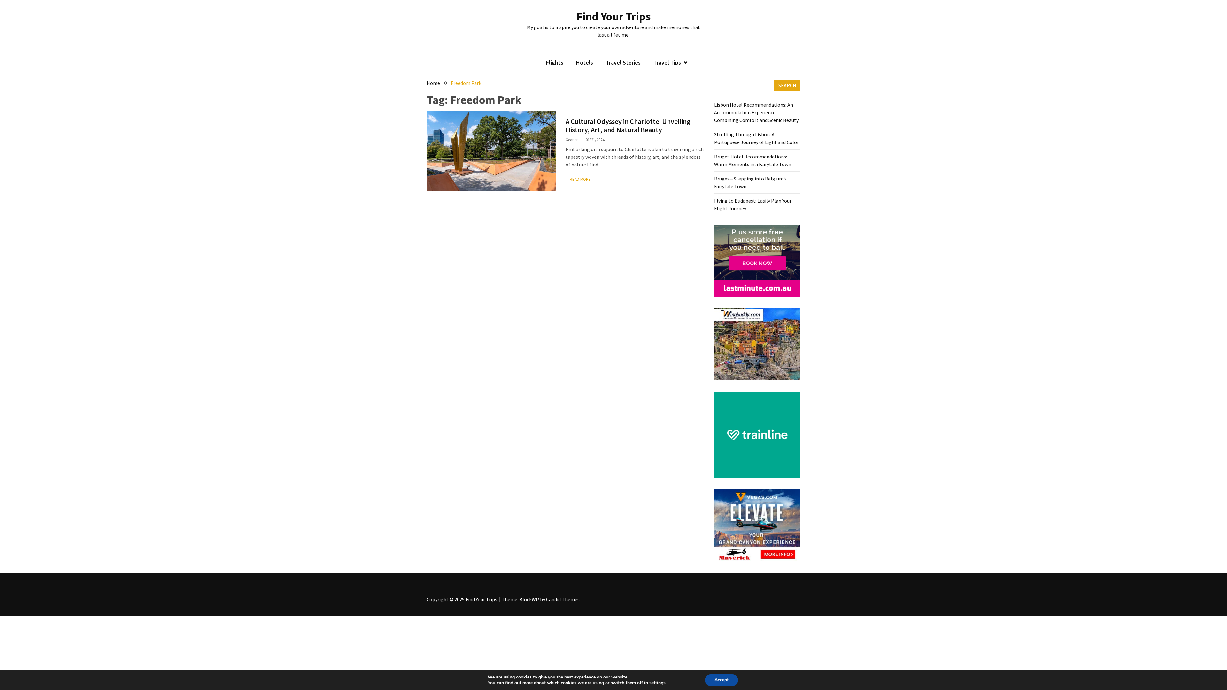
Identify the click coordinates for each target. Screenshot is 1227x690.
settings (657, 683)
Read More (580, 179)
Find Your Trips (613, 16)
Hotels (584, 62)
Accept (721, 680)
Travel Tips (667, 62)
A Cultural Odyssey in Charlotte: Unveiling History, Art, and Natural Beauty (628, 125)
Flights (554, 62)
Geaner (572, 139)
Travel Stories (623, 62)
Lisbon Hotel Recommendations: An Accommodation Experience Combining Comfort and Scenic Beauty (756, 112)
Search (787, 85)
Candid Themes (563, 599)
